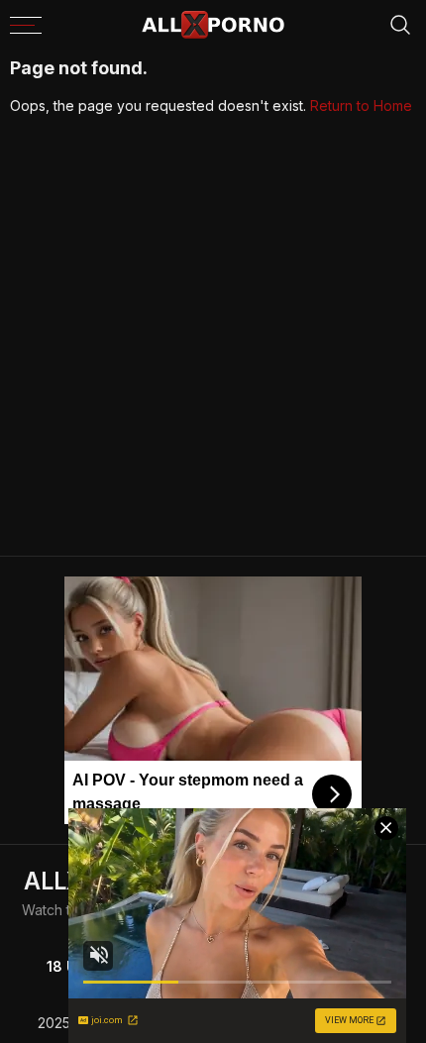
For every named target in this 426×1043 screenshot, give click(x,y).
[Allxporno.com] (213, 25)
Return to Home (361, 105)
